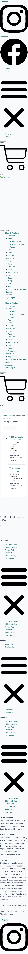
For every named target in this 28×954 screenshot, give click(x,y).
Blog (9, 286)
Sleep (10, 278)
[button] (14, 104)
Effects (11, 416)
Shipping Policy (11, 547)
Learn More (9, 284)
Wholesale (9, 295)
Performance (13, 272)
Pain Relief (12, 267)
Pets (9, 250)
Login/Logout (10, 298)
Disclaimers (9, 558)
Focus (10, 264)
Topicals (11, 255)
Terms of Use (10, 553)
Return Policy (10, 550)
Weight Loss (12, 281)
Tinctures (11, 236)
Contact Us (9, 647)
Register (8, 68)
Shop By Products (12, 233)
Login (7, 71)
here (24, 905)
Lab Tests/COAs (11, 544)
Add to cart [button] (13, 460)
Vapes (10, 239)
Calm (10, 261)
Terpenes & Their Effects (17, 289)
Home (5, 416)
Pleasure (11, 275)
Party (10, 270)
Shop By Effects (11, 258)
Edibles (10, 253)
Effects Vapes (15, 241)
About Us (8, 292)
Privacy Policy (10, 556)
